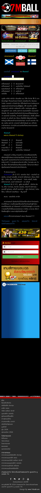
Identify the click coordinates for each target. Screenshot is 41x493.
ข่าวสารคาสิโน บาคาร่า (8, 421)
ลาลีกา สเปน (5, 408)
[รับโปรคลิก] (20, 233)
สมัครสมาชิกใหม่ (25, 261)
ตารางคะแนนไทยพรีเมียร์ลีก (10, 468)
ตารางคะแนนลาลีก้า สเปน (9, 458)
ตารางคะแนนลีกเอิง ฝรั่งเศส (10, 466)
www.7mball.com (34, 489)
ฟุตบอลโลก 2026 (7, 432)
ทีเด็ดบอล (4, 438)
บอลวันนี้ (7, 71)
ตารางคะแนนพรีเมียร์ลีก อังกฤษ (11, 455)
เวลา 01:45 (20, 64)
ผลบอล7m (25, 221)
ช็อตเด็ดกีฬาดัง (6, 403)
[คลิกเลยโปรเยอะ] (20, 27)
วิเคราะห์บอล (5, 441)
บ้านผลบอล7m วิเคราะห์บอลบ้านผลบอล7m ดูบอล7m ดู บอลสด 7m (19, 473)
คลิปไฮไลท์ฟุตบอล (7, 424)
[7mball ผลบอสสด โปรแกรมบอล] (20, 16)
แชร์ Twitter (22, 51)
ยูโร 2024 (4, 429)
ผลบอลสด (4, 446)
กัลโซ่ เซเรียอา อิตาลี (7, 411)
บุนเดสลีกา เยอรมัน (7, 413)
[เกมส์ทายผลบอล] (20, 273)
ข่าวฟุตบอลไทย (6, 419)
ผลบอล (6, 216)
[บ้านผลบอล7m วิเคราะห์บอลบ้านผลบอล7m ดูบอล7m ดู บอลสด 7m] (20, 7)
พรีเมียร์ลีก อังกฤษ (7, 405)
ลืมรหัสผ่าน (14, 261)
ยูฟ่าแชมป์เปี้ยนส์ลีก (7, 416)
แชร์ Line (32, 51)
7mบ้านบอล (5, 221)
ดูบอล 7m (15, 221)
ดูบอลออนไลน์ (5, 449)
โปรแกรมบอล (5, 443)
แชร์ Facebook (11, 51)
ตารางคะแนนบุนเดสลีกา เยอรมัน (11, 463)
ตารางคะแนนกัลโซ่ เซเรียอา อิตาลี (11, 460)
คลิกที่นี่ (26, 482)
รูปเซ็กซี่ (3, 427)
